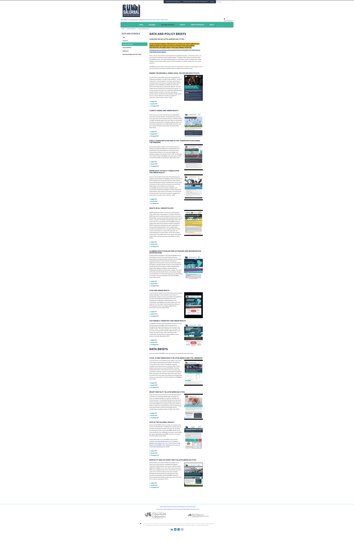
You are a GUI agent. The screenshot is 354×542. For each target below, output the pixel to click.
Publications (126, 51)
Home (123, 28)
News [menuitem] (141, 25)
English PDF (154, 101)
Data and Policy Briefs (128, 44)
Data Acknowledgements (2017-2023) (132, 54)
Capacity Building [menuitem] (197, 25)
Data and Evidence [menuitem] (167, 25)
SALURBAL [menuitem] (152, 25)
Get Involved (189, 506)
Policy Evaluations (127, 47)
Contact (212, 1)
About (194, 506)
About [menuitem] (211, 25)
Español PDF (154, 104)
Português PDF (155, 136)
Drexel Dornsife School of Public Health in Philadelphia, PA (195, 1)
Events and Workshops (179, 506)
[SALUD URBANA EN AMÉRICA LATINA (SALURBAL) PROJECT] (139, 16)
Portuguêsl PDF (155, 106)
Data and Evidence (131, 28)
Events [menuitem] (182, 25)
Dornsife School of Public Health (182, 509)
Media (161, 506)
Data (124, 37)
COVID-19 (125, 40)
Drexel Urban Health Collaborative (158, 19)
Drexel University (195, 509)
